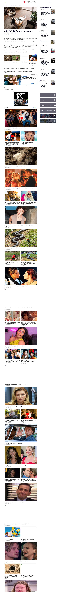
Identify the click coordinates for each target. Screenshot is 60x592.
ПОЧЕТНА (5, 5)
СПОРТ (30, 5)
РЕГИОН (16, 5)
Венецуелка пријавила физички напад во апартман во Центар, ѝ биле (45, 73)
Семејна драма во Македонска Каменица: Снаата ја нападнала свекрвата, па (45, 62)
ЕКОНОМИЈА (25, 5)
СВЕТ (20, 5)
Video (34, 5)
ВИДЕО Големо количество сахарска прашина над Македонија (45, 33)
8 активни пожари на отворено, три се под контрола (45, 42)
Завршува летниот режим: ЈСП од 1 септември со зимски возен (45, 52)
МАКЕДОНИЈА (11, 5)
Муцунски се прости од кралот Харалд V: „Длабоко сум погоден (45, 84)
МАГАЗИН (38, 5)
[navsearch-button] (5, 2)
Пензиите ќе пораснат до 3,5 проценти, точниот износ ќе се (45, 13)
